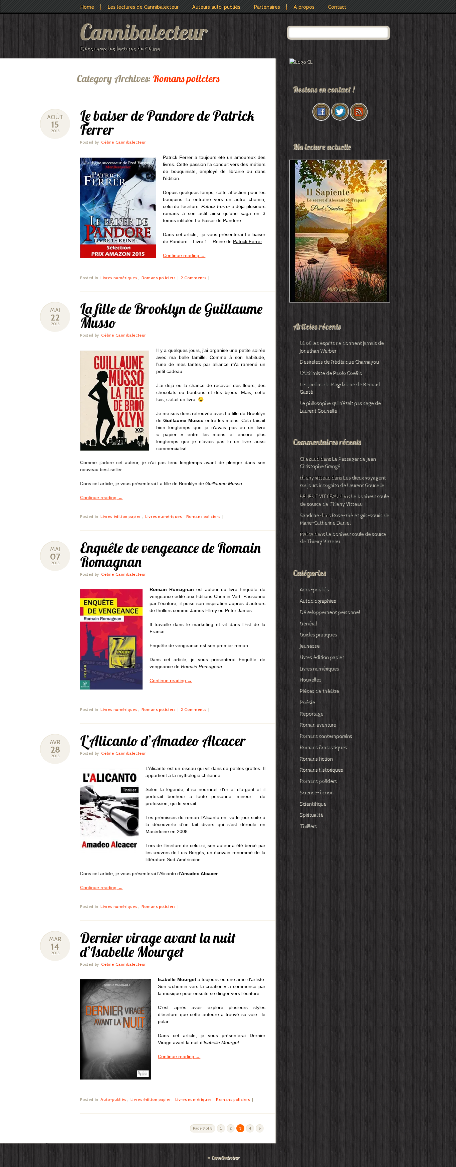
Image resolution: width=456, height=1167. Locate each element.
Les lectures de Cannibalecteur (143, 7)
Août (55, 117)
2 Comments (193, 277)
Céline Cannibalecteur (123, 142)
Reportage (311, 714)
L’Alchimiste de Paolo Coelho (330, 373)
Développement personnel (329, 612)
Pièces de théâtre (319, 691)
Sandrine (309, 515)
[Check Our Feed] (358, 119)
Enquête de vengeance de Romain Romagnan (170, 555)
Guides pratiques (318, 634)
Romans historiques (321, 770)
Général (307, 623)
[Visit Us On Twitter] (339, 119)
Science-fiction (316, 792)
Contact (337, 7)
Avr (55, 742)
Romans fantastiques (323, 747)
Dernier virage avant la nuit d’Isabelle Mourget (158, 945)
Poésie (307, 702)
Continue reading (184, 255)
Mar (55, 939)
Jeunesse (309, 646)
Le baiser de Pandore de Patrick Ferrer (167, 123)
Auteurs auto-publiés (216, 7)
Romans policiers (159, 277)
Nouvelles (310, 679)
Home (87, 7)
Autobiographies (317, 601)
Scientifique (312, 804)
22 (55, 317)
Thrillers (307, 826)
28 (55, 749)
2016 (55, 130)
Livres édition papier (120, 516)
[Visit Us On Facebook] (321, 119)
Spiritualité (311, 815)
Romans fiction (315, 759)
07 (55, 556)
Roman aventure (317, 725)
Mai (55, 310)
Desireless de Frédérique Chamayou (339, 362)
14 (55, 946)
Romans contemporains (325, 736)
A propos (303, 7)
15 (55, 124)
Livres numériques (118, 277)
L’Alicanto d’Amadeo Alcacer (163, 741)
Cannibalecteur (143, 31)
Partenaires (267, 7)
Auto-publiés (113, 1099)
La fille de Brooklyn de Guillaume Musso (171, 316)
